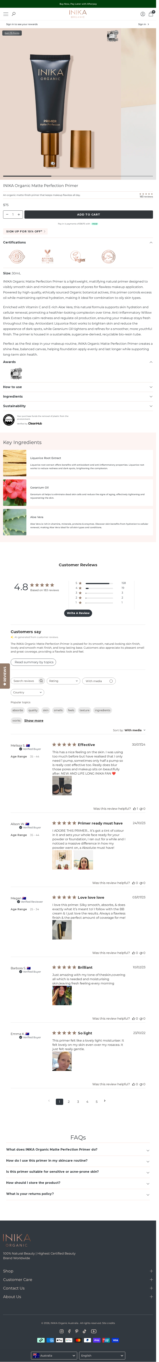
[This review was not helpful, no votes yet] (141, 809)
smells (58, 710)
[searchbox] (24, 681)
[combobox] (63, 681)
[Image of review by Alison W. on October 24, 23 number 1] (62, 860)
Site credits (108, 1323)
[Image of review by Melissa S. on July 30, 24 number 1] (62, 785)
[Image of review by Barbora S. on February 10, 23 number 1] (62, 995)
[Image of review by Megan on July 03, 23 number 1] (62, 930)
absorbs (17, 710)
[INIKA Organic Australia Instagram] (62, 1331)
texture (84, 710)
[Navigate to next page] (106, 1101)
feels (71, 710)
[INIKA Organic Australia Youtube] (93, 1331)
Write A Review (78, 613)
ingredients (102, 710)
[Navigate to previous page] (50, 1101)
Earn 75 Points (12, 33)
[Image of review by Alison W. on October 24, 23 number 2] (83, 860)
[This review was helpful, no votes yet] (133, 883)
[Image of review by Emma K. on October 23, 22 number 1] (62, 1061)
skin (45, 710)
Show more (33, 720)
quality (33, 710)
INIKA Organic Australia (64, 1323)
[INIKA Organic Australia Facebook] (69, 1331)
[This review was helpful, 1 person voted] (134, 809)
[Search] (14, 14)
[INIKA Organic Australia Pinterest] (76, 1331)
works (16, 720)
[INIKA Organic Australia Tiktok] (84, 1331)
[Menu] (6, 14)
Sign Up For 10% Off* (24, 231)
